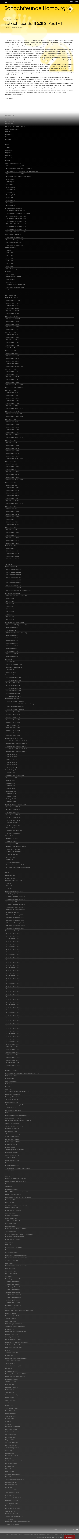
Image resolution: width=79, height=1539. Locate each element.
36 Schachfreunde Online (13, 975)
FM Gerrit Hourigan (10, 1271)
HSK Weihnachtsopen (11, 1500)
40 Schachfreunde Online (13, 965)
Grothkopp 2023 (10, 780)
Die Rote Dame (9, 121)
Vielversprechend (10, 1419)
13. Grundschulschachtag (12, 1134)
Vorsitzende (9, 290)
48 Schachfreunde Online (13, 944)
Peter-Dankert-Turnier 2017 (13, 693)
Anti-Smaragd (9, 1403)
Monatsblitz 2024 (11, 672)
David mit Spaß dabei (11, 1131)
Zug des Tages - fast (11, 1445)
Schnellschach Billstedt (11, 1490)
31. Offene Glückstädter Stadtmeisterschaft (18, 867)
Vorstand (7, 147)
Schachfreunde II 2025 (12, 321)
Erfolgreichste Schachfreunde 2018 (16, 224)
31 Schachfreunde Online (13, 989)
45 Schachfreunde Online (13, 952)
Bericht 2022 (9, 184)
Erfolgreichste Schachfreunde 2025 (16, 210)
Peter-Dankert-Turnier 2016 (13, 696)
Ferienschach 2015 (11, 764)
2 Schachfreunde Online (13, 1062)
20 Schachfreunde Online (13, 1015)
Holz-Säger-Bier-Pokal (11, 1152)
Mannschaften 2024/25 (11, 316)
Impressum (8, 155)
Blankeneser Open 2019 (12, 1316)
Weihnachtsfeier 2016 (11, 1503)
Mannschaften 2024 (10, 332)
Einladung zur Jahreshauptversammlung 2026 (19, 168)
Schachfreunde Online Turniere (14, 931)
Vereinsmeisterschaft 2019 (13, 582)
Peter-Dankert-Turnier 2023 (13, 685)
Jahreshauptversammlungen (13, 163)
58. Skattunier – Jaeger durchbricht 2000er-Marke (19, 1310)
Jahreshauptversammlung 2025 (15, 174)
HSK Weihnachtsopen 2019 (13, 1305)
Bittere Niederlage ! (10, 878)
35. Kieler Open (9, 1084)
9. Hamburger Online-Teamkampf (15, 909)
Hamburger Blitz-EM (11, 841)
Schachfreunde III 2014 (12, 553)
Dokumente (8, 134)
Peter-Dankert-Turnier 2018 (13, 691)
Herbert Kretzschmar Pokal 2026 (15, 701)
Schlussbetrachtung (11, 269)
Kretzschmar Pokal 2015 (13, 730)
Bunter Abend (9, 1242)
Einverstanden (70, 1537)
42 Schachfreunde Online (13, 960)
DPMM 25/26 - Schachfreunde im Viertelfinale (18, 1192)
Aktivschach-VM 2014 (12, 656)
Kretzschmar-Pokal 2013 (13, 735)
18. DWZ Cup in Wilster (11, 1382)
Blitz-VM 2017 (10, 614)
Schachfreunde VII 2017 (12, 501)
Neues (7, 118)
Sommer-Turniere (11, 857)
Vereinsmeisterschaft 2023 (13, 577)
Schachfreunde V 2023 (12, 363)
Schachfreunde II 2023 (12, 356)
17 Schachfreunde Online (13, 1020)
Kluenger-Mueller (10, 1390)
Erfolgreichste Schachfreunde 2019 (16, 221)
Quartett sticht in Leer (11, 1218)
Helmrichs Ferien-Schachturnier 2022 (16, 751)
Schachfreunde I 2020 (12, 422)
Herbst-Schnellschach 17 (12, 1432)
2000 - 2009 (9, 266)
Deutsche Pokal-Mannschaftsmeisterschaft (17, 1342)
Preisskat (7, 1350)
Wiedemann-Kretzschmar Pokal (15, 287)
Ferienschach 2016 (11, 762)
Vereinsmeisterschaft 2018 (13, 585)
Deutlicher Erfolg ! (10, 875)
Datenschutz (8, 158)
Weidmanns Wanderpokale (13, 234)
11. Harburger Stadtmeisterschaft (14, 1516)
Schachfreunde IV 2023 (12, 361)
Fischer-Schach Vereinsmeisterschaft (15, 804)
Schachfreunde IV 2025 (12, 327)
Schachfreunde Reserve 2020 (14, 437)
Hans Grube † (9, 1250)
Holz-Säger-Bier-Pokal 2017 (13, 1118)
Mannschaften (10, 295)
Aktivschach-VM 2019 (12, 643)
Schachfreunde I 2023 (12, 353)
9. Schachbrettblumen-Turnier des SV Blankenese (19, 1234)
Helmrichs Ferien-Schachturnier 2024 (16, 746)
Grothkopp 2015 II (11, 801)
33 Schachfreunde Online (13, 983)
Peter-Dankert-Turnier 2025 (13, 680)
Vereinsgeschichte (10, 247)
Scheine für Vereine (10, 1223)
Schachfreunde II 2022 (12, 374)
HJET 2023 (8, 1089)
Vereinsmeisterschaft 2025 (13, 572)
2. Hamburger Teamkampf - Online (15, 925)
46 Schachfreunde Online (13, 949)
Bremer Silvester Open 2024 (13, 1210)
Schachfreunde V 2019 (12, 453)
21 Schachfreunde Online (13, 1012)
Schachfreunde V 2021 (12, 403)
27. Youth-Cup (9, 1113)
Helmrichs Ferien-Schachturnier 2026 (16, 741)
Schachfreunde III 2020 (12, 427)
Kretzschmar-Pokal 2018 (13, 722)
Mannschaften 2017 (10, 482)
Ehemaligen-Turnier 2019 (12, 1337)
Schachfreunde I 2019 (12, 443)
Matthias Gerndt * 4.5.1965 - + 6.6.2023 (16, 1229)
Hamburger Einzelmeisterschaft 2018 (15, 1374)
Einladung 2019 (10, 195)
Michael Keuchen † (10, 1413)
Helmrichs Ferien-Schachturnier (14, 738)
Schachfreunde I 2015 (12, 530)
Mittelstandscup (9, 1453)
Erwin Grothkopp (10, 772)
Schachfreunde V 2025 (12, 329)
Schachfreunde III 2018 (12, 469)
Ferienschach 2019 (11, 754)
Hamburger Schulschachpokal (13, 1097)
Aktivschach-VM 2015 (12, 654)
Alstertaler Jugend (10, 1157)
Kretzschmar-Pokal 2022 (13, 714)
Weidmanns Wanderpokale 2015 (15, 245)
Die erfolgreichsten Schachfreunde (15, 284)
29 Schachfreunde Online (13, 994)
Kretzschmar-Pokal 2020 (13, 717)
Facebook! (8, 1506)
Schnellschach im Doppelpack (13, 1247)
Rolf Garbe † (8, 1244)
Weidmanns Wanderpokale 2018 (15, 237)
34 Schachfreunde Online (13, 981)
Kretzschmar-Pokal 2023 (13, 712)
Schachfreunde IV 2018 (12, 472)
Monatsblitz (8, 659)
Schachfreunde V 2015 (12, 540)
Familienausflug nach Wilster (13, 1110)
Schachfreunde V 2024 (12, 345)
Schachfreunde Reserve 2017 (14, 503)
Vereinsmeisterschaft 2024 (13, 574)
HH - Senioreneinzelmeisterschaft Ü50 (16, 1205)
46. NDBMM (8, 1186)
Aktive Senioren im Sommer (13, 1361)
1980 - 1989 (9, 261)
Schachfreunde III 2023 (12, 358)
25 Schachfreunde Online (13, 1004)
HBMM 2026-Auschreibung (13, 1194)
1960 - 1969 (9, 255)
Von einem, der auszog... (12, 1442)
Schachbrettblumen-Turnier (12, 1339)
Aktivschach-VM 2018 (12, 646)
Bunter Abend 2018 (10, 1355)
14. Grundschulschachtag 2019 (14, 1105)
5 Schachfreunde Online (13, 1055)
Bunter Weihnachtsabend (12, 1411)
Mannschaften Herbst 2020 (12, 411)
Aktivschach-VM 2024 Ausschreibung (16, 633)
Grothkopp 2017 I (11, 794)
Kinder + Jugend (11, 1070)
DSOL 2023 (9, 883)
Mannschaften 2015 (10, 527)
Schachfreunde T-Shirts (11, 1252)
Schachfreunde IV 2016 (12, 517)
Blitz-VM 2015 (10, 619)
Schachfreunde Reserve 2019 (14, 458)
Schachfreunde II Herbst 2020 (14, 416)
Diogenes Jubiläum (10, 1440)
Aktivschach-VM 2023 (12, 635)
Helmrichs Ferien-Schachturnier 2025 (16, 743)
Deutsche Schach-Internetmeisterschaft (16, 1266)
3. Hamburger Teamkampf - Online (15, 923)
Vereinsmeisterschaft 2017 (13, 588)
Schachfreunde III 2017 (12, 490)
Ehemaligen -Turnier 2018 (12, 1371)
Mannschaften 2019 (10, 440)
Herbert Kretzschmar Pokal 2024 (15, 709)
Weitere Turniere (10, 836)
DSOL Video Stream (11, 1273)
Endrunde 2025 (9, 1078)
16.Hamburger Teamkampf (13, 894)
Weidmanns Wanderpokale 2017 (15, 240)
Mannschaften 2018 (10, 461)
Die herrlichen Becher (11, 1456)
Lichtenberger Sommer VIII (13, 1297)
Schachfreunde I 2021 (12, 392)
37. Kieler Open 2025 (11, 1076)
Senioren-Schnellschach (13, 862)
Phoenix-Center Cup (11, 1485)
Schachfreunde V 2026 (12, 311)
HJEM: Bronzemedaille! (12, 1165)
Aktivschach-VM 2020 (12, 640)
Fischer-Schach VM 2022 (13, 817)
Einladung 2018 (10, 200)
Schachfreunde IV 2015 (12, 538)
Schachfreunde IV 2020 (12, 429)
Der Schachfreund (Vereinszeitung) (15, 126)
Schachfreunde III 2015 (12, 535)
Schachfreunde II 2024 (12, 337)
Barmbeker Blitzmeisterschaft (13, 1461)
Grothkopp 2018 (10, 788)
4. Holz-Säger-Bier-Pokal (12, 1136)
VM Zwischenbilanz (10, 1434)
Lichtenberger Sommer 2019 (13, 1279)
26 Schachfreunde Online (13, 1002)
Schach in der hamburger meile (14, 1126)
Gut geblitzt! (8, 1487)
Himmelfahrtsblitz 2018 (11, 1379)
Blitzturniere (9, 859)
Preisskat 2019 (9, 1329)
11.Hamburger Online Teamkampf (15, 904)
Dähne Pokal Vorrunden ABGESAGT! (15, 1181)
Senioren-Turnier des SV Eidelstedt (15, 1326)
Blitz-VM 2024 (10, 601)
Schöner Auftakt (9, 1495)
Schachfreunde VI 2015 (12, 543)
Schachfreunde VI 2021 (12, 406)
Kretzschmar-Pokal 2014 (13, 733)
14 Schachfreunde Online (13, 1031)
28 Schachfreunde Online (13, 997)
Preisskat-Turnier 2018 (12, 1353)
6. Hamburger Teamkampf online (15, 917)
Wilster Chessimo (10, 1469)
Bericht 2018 (9, 197)
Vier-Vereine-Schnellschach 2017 (14, 1479)
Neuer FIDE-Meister (10, 1313)
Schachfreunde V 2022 (12, 382)
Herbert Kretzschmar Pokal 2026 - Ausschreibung (20, 704)
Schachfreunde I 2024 (12, 334)
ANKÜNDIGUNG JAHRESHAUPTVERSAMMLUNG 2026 (22, 171)
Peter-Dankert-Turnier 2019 (13, 688)
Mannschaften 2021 (10, 390)
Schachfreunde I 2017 (12, 485)
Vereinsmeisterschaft (11, 567)
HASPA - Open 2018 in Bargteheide (15, 1376)
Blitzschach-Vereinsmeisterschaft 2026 (16, 596)
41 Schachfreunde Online (13, 962)
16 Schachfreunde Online (13, 1023)
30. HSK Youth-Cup (10, 1107)
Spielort (7, 160)
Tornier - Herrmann (10, 1363)
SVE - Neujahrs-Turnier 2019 (13, 1345)
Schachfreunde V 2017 (12, 495)
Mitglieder (8, 152)
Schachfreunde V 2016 (12, 519)
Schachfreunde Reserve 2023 (14, 366)
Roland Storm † (9, 1397)
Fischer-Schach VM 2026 (13, 807)
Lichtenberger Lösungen (13, 1302)
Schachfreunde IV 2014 (12, 556)
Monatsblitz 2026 (11, 662)
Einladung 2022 (10, 187)
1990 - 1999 (9, 263)
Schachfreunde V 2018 (12, 474)
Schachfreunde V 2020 (12, 432)
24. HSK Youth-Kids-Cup (12, 1123)
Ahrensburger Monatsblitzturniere (14, 1149)
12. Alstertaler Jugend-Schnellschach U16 (17, 1091)
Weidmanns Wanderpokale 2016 (15, 242)
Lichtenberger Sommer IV (13, 1287)
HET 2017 (8, 1458)
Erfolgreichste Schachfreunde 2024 (16, 216)
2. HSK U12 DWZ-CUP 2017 (13, 1142)
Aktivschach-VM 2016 (12, 651)
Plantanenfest (9, 1163)
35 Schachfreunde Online (13, 978)
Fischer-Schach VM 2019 (13, 820)
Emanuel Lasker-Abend (12, 1207)
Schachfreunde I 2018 (12, 464)
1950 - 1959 (9, 253)
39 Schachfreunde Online (13, 967)
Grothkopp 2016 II (11, 796)
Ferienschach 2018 (11, 757)
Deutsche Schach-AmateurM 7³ (14, 851)
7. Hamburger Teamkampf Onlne (15, 915)
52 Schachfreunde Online (13, 933)
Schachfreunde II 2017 (12, 487)
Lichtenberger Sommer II (13, 1281)
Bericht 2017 (9, 203)
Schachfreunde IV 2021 (12, 400)
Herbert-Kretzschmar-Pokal (12, 699)
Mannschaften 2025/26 (11, 297)
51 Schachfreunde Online (13, 936)
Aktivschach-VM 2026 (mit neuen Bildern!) (17, 625)
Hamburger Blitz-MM (11, 838)
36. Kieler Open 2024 (11, 1081)
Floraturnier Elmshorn (11, 1429)
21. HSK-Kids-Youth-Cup (12, 1160)
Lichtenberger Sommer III (13, 1284)
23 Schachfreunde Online (13, 1007)
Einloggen (8, 139)
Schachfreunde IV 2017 (12, 493)
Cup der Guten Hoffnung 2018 (13, 1366)
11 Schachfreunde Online (13, 1039)
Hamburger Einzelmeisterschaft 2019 (15, 1331)
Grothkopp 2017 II (11, 791)
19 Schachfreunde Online (13, 1026)
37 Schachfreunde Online (13, 973)
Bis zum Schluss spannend (12, 1508)
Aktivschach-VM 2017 (12, 648)
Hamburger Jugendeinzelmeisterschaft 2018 (17, 1115)
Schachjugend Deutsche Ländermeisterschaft (18, 1120)
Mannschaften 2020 (10, 419)
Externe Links (9, 137)
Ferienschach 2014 (11, 767)
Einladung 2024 (10, 179)
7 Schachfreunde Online (13, 1049)
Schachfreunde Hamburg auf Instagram (16, 1258)
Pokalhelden (8, 1184)
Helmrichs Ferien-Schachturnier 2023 (16, 749)
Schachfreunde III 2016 (12, 514)
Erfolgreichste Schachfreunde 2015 (16, 232)
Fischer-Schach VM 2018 (13, 822)
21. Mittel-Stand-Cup (11, 1318)
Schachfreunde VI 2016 (12, 522)
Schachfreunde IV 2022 (12, 379)
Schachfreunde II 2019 (12, 445)
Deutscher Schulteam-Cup (12, 1094)
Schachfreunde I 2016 (12, 509)
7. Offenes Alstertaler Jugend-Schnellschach (17, 1168)
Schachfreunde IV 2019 (12, 451)
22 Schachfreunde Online (13, 1010)
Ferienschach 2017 (11, 759)
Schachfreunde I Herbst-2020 (14, 414)
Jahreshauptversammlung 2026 (15, 166)
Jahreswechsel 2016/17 (12, 1492)
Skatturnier (8, 1424)
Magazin (8, 1176)
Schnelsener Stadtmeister (12, 1426)
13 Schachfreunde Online (13, 1033)
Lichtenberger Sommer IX (13, 1300)
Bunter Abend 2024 (10, 1213)
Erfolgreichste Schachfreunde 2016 (16, 229)
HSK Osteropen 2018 (11, 1384)
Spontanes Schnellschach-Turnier (15, 865)
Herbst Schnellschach (11, 1334)
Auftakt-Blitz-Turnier (10, 1321)
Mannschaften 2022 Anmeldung (14, 387)
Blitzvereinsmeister (11, 282)
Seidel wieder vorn (10, 1511)
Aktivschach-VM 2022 (12, 638)
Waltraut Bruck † (10, 1276)
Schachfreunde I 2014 (12, 548)
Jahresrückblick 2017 (11, 1400)
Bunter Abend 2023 (10, 1226)
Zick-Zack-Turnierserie (12, 854)
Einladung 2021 (10, 189)
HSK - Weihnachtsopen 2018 (13, 1347)
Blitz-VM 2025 (10, 598)
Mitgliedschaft (9, 150)
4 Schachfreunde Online (13, 1057)
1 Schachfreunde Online (13, 1065)
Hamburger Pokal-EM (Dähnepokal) (16, 846)
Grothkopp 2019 (10, 786)
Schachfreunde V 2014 (12, 559)
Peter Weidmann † (10, 1268)
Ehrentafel (8, 271)
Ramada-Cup (9, 1405)
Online (7, 873)
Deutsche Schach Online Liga (13, 880)
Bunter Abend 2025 (10, 1200)
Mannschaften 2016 (10, 506)
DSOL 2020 (9, 888)
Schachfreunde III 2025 (11, 19)
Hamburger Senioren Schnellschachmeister (17, 1521)
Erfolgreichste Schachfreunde (13, 208)
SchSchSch (8, 1368)
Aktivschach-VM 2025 (12, 627)
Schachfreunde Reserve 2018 (14, 480)
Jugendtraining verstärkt (12, 1448)
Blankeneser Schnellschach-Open (14, 1236)
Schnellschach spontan (11, 1260)
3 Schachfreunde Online (13, 1060)
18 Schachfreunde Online (13, 1018)
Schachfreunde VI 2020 (12, 435)
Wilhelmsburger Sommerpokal (13, 1324)
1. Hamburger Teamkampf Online (15, 928)
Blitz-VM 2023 (10, 604)
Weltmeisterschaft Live (11, 1514)
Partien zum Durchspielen (12, 129)
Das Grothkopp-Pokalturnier (14, 778)
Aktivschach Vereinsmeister (13, 276)
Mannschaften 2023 (10, 350)
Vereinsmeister (10, 274)
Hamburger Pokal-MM (12, 844)
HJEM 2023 (8, 1086)
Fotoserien (8, 131)
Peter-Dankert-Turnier (11, 675)
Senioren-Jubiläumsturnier (12, 1215)
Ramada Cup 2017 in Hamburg (14, 1498)
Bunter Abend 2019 (10, 1308)
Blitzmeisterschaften (11, 1477)
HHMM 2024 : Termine (12, 348)
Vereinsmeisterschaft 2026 (13, 569)
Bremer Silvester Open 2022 (13, 1239)
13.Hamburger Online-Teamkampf (15, 899)
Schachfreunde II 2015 (12, 532)
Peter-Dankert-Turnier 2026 (13, 677)
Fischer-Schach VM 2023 (13, 815)
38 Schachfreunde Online (13, 970)
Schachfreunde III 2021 (12, 398)
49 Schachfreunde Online (13, 941)
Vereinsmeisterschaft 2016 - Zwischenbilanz (18, 590)
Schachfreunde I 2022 (12, 371)
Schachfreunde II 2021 (12, 395)
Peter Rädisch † (9, 1263)
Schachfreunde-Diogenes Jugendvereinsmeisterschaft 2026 (22, 1073)
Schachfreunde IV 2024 (12, 342)
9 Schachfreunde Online (13, 1044)
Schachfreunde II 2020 (12, 424)
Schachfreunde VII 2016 (12, 524)
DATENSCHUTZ (73, 2)
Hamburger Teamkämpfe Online (14, 891)
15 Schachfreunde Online (13, 1028)
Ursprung (8, 250)
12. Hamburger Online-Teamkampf (15, 902)
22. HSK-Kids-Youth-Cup (12, 1155)
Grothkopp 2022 (10, 783)
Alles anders (8, 1450)
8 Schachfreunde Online (13, 1047)
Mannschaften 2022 (10, 369)
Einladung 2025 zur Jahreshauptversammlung (19, 176)
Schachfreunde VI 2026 (12, 313)
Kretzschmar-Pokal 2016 (13, 728)
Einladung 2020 (10, 192)
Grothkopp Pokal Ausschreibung (15, 775)
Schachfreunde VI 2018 (12, 477)
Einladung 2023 (10, 181)
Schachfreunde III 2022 (12, 377)
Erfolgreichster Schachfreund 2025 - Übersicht (19, 213)
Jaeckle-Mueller (9, 1392)
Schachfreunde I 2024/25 (13, 319)
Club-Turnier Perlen (10, 1416)
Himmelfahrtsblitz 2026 (11, 1189)
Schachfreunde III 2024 (12, 340)
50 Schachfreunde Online (13, 938)
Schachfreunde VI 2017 (12, 498)
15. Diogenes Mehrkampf (12, 1524)
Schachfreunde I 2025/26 (13, 300)
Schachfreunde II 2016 (12, 511)
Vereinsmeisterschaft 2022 (13, 580)
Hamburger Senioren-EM (13, 849)
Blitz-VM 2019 (10, 609)
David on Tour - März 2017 (12, 1139)
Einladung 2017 (10, 205)
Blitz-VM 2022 (10, 606)
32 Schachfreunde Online (13, 986)
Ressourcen (9, 116)
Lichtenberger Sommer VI (13, 1292)
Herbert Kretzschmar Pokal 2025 (15, 706)
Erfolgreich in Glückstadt (12, 1128)
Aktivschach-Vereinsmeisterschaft (14, 622)
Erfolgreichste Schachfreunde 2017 (16, 226)
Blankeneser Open (10, 1437)
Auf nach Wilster (9, 1171)
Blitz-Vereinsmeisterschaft (12, 593)
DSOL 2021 (9, 886)
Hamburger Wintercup (11, 1102)
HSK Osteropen (9, 1471)
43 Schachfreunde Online (13, 957)
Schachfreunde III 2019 (12, 448)
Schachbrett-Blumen (11, 1463)
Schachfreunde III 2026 (12, 305)
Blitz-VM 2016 (10, 617)
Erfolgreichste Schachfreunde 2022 (16, 218)
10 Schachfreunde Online (13, 1041)
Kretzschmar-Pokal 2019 (13, 720)
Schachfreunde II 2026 (12, 303)
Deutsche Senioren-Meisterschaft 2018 (16, 1358)
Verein (7, 145)
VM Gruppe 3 (9, 1519)
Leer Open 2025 (10, 1202)
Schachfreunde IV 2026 (12, 308)
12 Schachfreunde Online (13, 1036)
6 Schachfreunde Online (13, 1052)
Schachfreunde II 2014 (12, 551)
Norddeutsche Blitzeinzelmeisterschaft (16, 1255)
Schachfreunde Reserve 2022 (14, 385)
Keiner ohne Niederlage (12, 1395)
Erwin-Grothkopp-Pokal (11, 770)
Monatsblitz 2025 (11, 669)
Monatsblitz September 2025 (14, 667)
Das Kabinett (9, 123)
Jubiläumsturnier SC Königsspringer (15, 1221)
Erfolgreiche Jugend (11, 1144)
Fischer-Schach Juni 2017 (13, 825)
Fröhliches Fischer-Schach (13, 828)
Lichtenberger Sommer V (13, 1289)
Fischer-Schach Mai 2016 (13, 833)
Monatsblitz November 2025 (14, 664)
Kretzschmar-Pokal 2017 (13, 725)
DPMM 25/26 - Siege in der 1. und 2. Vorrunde (18, 1197)
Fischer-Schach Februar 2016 (14, 830)
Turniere (8, 564)
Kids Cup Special (10, 1147)
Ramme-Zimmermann (11, 1387)
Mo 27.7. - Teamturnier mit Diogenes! (15, 1178)
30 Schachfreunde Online (13, 991)
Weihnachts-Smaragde (11, 1408)
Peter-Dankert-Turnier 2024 (13, 683)
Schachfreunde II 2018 (12, 466)
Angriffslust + (9, 1421)
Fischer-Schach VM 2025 (13, 809)
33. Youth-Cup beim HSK (12, 1099)
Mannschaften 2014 (10, 546)
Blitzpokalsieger (10, 279)
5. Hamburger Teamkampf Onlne (15, 920)
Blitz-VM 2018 (10, 611)
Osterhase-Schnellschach (12, 1474)
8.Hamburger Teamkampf (13, 912)
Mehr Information (57, 1537)
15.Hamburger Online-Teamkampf (15, 896)
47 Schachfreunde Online (13, 946)
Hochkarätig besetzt (10, 1482)
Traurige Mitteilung (10, 1231)
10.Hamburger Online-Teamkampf (15, 907)
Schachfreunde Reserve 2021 (14, 408)
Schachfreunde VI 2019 (12, 456)
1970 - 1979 (9, 258)
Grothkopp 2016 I (11, 799)
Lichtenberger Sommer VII (13, 1295)
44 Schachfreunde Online (13, 954)
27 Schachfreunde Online (13, 999)
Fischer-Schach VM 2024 (13, 812)
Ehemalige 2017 (10, 1466)
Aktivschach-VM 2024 (12, 630)
